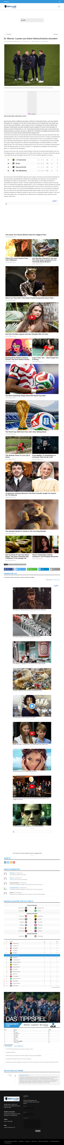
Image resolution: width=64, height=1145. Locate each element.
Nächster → (56, 34)
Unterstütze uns (8, 1143)
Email (25, 1112)
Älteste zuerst (57, 579)
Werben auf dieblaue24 (43, 1141)
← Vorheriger (8, 34)
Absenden (38, 1130)
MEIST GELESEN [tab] (8, 1046)
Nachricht (25, 1118)
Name (24, 1106)
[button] (9, 569)
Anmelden (6, 1)
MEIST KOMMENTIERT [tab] (18, 1046)
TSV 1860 (11, 564)
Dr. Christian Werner (20, 564)
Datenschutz (34, 1141)
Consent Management (54, 1141)
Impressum (27, 1141)
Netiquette (21, 1141)
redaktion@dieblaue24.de (9, 1127)
